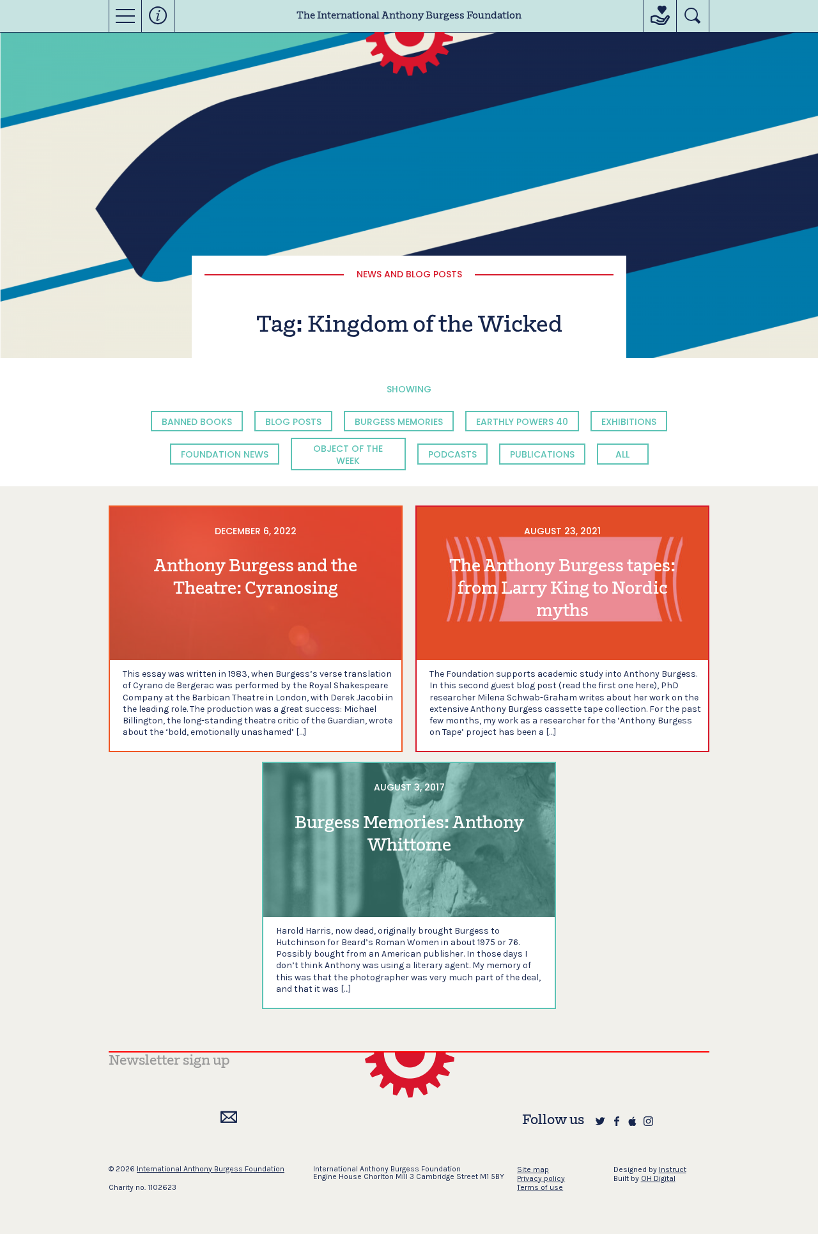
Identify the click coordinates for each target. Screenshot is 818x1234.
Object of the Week (348, 454)
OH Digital (658, 1178)
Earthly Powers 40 (522, 421)
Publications (542, 454)
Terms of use (540, 1187)
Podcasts (452, 454)
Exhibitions (628, 421)
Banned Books (197, 421)
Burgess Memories (399, 421)
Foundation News (224, 454)
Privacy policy (541, 1178)
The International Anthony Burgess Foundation (409, 16)
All (622, 454)
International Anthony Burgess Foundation (210, 1168)
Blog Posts (293, 421)
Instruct (672, 1169)
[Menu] (125, 16)
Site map (533, 1169)
